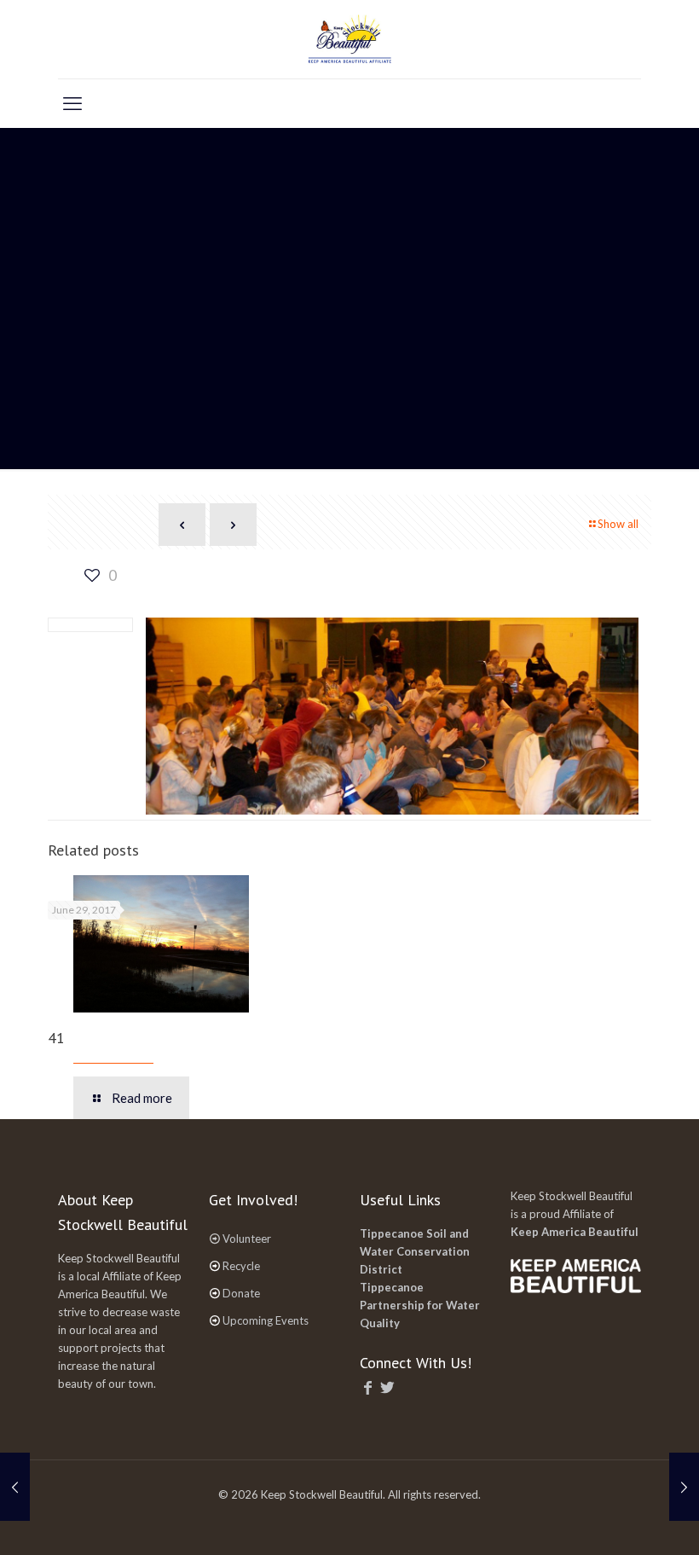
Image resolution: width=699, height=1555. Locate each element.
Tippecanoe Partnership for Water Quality (420, 1305)
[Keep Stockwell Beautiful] (350, 39)
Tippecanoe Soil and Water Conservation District (415, 1251)
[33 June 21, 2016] (15, 1487)
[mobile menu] (72, 103)
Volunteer (246, 1238)
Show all (618, 524)
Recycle (241, 1266)
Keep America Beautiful (574, 1232)
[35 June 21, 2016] (684, 1487)
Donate (241, 1293)
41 (56, 1037)
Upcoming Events (265, 1320)
